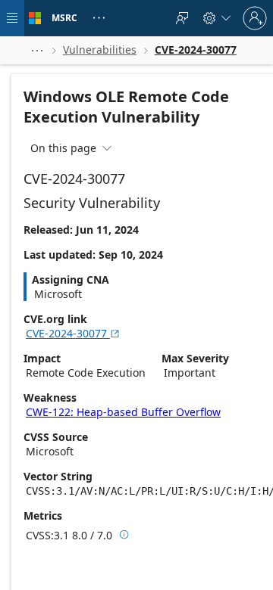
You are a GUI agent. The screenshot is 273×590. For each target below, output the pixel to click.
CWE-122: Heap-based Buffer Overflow (123, 412)
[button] (37, 50)
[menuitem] (182, 18)
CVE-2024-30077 (73, 333)
